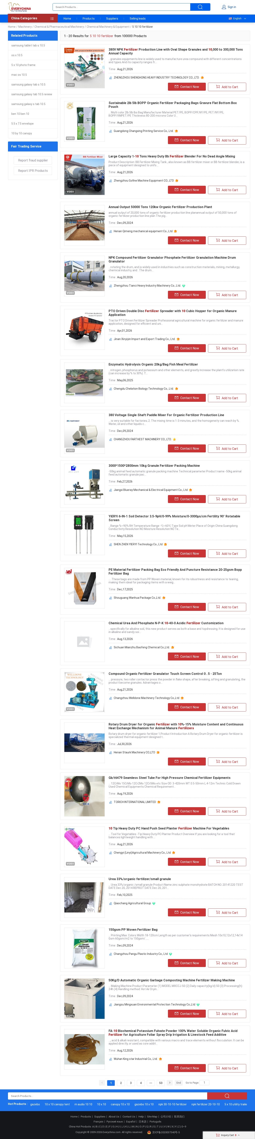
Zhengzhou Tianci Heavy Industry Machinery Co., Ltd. (147, 285)
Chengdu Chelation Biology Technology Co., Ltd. (144, 388)
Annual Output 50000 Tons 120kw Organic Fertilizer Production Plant (160, 207)
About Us (114, 1116)
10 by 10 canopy (21, 133)
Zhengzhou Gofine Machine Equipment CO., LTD (144, 180)
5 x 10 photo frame (23, 65)
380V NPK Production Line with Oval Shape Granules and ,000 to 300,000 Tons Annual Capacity (176, 51)
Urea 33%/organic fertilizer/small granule (140, 879)
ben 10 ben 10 (20, 113)
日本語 (142, 1121)
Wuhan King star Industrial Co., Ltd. (136, 1058)
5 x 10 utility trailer (227, 1104)
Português (155, 1121)
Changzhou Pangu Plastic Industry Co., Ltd (141, 953)
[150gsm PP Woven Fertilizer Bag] (84, 948)
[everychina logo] (19, 7)
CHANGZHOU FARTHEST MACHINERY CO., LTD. (143, 439)
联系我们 (179, 1116)
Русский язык (115, 1121)
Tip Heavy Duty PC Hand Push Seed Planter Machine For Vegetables (169, 828)
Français (98, 1121)
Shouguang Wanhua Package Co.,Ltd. (137, 597)
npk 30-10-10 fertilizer (163, 1104)
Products (89, 18)
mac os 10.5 (19, 74)
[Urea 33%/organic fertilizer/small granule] (84, 897)
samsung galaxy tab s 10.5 (28, 84)
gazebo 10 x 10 (135, 1104)
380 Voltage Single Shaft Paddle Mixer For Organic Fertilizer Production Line (166, 415)
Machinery (25, 26)
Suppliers (112, 18)
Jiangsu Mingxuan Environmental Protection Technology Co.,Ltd (154, 1004)
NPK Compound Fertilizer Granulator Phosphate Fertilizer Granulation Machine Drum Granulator (172, 259)
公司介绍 (166, 1116)
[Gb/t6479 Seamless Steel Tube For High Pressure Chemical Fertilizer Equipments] (84, 796)
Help (141, 1116)
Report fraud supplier (33, 160)
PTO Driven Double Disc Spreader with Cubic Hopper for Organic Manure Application (173, 313)
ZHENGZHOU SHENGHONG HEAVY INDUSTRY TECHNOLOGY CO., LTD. (156, 77)
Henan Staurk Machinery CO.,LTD (134, 752)
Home (67, 18)
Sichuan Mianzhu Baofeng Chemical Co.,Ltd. (142, 647)
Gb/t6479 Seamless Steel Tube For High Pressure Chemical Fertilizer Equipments (169, 778)
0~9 (183, 1126)
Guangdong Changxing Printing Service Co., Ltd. (144, 131)
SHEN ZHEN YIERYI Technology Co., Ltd (138, 544)
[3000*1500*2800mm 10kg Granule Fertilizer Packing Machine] (84, 484)
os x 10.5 (17, 55)
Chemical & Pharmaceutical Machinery (59, 26)
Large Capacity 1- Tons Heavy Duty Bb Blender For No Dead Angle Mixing (172, 156)
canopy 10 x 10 (111, 1104)
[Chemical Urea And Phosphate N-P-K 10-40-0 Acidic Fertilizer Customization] (84, 641)
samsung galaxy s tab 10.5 (28, 104)
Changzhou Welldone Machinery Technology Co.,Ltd (146, 698)
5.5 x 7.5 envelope (22, 123)
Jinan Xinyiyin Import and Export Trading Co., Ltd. (144, 339)
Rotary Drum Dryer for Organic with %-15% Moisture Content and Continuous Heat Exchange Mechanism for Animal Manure (176, 726)
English (237, 18)
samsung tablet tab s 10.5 (28, 45)
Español (130, 1121)
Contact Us (129, 1116)
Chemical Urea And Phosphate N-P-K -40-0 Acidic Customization (166, 623)
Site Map (152, 1116)
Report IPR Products (33, 171)
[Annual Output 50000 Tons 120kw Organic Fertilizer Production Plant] (84, 225)
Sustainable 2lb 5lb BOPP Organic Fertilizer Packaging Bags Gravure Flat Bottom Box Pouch (173, 105)
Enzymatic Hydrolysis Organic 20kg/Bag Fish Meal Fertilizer (153, 364)
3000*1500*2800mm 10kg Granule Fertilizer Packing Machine (154, 466)
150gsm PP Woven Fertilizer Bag (133, 930)
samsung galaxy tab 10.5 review (31, 94)
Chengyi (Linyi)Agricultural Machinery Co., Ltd (142, 852)
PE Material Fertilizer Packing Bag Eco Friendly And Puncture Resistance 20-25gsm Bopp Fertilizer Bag (175, 571)
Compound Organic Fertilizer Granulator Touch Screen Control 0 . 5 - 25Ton (165, 674)
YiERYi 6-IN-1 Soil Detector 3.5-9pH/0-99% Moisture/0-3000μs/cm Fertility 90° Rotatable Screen (174, 518)
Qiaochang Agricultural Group (132, 903)
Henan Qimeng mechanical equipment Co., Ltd (143, 231)
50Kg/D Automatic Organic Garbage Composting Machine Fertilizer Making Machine (172, 980)
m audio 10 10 (74, 1104)
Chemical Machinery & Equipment (108, 26)
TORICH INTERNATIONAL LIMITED (135, 802)
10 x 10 (92, 1104)
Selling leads (138, 18)
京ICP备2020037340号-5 (166, 1132)
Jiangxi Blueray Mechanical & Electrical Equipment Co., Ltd (151, 489)
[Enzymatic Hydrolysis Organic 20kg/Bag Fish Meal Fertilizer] (84, 383)
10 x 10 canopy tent (48, 1104)
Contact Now (189, 87)
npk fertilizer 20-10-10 (196, 1104)
